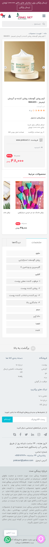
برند (45, 377)
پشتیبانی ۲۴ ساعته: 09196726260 (30, 455)
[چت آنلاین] (7, 539)
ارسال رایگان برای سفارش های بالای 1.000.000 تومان (24, 2)
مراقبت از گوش (41, 381)
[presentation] (43, 67)
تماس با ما (43, 396)
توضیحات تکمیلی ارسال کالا (12, 370)
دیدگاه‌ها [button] (16, 242)
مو (46, 373)
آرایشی (44, 369)
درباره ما (19, 365)
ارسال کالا (43, 404)
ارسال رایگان (24, 7)
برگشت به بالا (22, 348)
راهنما (20, 376)
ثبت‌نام (7, 419)
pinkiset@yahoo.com (23, 460)
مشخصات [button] (36, 242)
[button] (5, 16)
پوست (44, 365)
